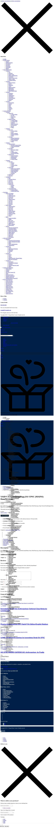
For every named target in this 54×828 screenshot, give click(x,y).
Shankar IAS (11, 154)
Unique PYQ (8, 288)
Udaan (12, 164)
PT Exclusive (14, 125)
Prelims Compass (14, 134)
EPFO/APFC (11, 233)
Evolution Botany (12, 80)
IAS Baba (10, 148)
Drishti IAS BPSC (12, 218)
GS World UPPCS (12, 228)
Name (2, 581)
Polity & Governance (12, 259)
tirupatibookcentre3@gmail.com (10, 668)
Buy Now (6, 826)
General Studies (11, 98)
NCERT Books (6, 60)
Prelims (12, 185)
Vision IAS (10, 113)
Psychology (8, 63)
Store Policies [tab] (6, 543)
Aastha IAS (10, 222)
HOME (4, 59)
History (7, 68)
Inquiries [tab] (5, 545)
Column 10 (8, 246)
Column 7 (8, 142)
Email (2, 584)
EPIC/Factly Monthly (15, 168)
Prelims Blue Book (15, 191)
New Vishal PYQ (9, 291)
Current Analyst (14, 140)
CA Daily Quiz (14, 121)
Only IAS (10, 161)
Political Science (9, 62)
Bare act (5, 343)
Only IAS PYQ (9, 284)
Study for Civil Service (13, 227)
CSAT (9, 109)
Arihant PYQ (8, 285)
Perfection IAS (11, 221)
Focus (12, 132)
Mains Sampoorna (15, 139)
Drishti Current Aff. (10, 277)
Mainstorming (14, 156)
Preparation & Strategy (13, 263)
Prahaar (12, 162)
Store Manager (6, 325)
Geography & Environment (14, 240)
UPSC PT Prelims (9, 193)
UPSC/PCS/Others (7, 238)
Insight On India (11, 119)
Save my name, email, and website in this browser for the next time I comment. (18, 586)
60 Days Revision (15, 153)
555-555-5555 (3, 305)
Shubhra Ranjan (11, 211)
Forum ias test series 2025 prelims (10, 344)
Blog (4, 680)
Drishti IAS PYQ (9, 287)
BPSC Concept (11, 224)
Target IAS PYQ (9, 293)
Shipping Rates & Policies (8, 681)
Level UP (10, 180)
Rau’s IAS (10, 129)
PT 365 (12, 115)
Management (11, 89)
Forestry (10, 103)
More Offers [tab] (5, 542)
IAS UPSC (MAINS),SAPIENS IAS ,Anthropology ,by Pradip (22, 652)
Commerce (10, 93)
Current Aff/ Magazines (8, 267)
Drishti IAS (10, 174)
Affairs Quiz (13, 172)
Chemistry (10, 94)
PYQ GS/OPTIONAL (8, 279)
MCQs (12, 126)
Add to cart (3, 616)
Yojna (7, 273)
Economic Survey (12, 179)
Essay (9, 106)
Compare (5, 299)
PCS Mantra (11, 237)
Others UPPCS (11, 232)
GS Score (10, 136)
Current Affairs (14, 114)
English (10, 107)
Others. (12, 187)
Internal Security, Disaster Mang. (15, 258)
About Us (5, 319)
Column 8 (8, 160)
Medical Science (11, 87)
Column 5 (8, 112)
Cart (4, 708)
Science (7, 61)
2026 (4, 342)
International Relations (13, 248)
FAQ (4, 318)
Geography (8, 67)
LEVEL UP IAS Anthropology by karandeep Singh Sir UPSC (23, 638)
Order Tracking (6, 704)
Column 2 (8, 92)
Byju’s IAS (10, 182)
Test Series (5, 192)
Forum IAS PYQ (9, 281)
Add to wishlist (4, 512)
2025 (4, 339)
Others (12, 118)
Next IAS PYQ (9, 283)
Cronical (7, 270)
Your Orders (5, 678)
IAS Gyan (10, 181)
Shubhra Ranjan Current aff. (12, 278)
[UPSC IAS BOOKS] (10, 1)
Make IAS (10, 235)
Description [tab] (5, 539)
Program (13, 173)
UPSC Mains (8, 205)
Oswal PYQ (8, 292)
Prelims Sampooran (15, 138)
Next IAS (10, 175)
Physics (10, 83)
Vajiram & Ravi (11, 144)
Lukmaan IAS (11, 212)
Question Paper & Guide (13, 265)
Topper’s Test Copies (12, 78)
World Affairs (8, 268)
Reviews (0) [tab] (5, 541)
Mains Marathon (14, 171)
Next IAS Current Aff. (10, 272)
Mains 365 (13, 116)
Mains (12, 186)
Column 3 (8, 70)
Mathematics (11, 88)
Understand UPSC (12, 188)
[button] (27, 355)
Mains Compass (14, 133)
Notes (12, 151)
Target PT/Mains (14, 155)
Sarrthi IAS (10, 184)
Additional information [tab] (8, 540)
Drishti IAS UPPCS (12, 230)
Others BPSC (11, 225)
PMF (9, 178)
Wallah (9, 219)
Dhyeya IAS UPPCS (12, 231)
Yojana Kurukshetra (15, 146)
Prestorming (13, 158)
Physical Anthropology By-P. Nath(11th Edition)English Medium (24, 624)
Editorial (13, 122)
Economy (10, 108)
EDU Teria (10, 220)
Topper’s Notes (11, 79)
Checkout (5, 707)
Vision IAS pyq (9, 280)
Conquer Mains (14, 189)
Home (4, 486)
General (10, 257)
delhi (4, 341)
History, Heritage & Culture (14, 241)
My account (5, 706)
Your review (4, 579)
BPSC (7, 217)
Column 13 (8, 177)
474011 (4, 346)
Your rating (3, 570)
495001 (4, 340)
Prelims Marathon (14, 169)
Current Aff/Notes (7, 111)
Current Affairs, (14, 152)
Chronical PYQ (9, 290)
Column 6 (8, 128)
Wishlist (4, 298)
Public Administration (12, 75)
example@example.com (6, 310)
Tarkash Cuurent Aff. (10, 276)
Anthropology (11, 95)
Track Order (5, 317)
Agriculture (10, 96)
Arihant (7, 271)
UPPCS (7, 226)
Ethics (9, 105)
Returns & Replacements (8, 679)
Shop (4, 709)
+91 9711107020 (14, 323)
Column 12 (8, 260)
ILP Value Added (14, 149)
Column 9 (8, 239)
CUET (9, 86)
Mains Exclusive (14, 124)
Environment (11, 102)
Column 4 (8, 81)
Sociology (8, 65)
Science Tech (11, 74)
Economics (8, 66)
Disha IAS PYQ (9, 286)
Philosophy (10, 85)
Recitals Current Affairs (16, 145)
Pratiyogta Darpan (9, 274)
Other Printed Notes (12, 91)
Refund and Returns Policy (8, 684)
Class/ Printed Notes (7, 69)
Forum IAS (10, 167)
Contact (4, 320)
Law (9, 72)
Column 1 (8, 101)
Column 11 (8, 253)
